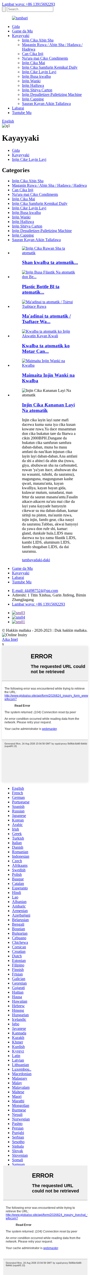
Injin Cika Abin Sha (38, 40)
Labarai (18, 108)
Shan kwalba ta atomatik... (50, 262)
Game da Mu (22, 31)
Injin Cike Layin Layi (39, 72)
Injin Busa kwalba (36, 76)
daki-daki (42, 560)
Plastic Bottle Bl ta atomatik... (41, 289)
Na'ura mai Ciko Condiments (45, 58)
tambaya (28, 560)
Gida (16, 26)
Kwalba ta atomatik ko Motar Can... (46, 348)
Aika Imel (10, 639)
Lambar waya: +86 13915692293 (28, 4)
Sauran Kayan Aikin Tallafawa (46, 103)
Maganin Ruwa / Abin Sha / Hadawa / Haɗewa (49, 185)
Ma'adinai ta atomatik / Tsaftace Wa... (46, 318)
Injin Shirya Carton (37, 90)
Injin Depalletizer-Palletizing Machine (52, 94)
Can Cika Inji (32, 54)
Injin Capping (33, 99)
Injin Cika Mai (33, 63)
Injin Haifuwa (33, 85)
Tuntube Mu (22, 112)
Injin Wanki (31, 81)
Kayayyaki (20, 35)
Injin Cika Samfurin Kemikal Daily (50, 67)
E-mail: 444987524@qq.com (35, 590)
